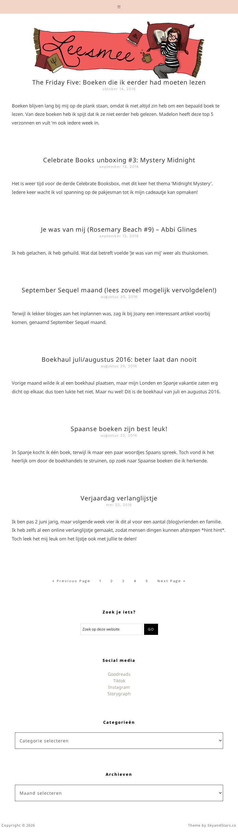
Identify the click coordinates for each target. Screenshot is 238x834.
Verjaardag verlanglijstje (119, 498)
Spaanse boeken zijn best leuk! (119, 429)
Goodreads (119, 674)
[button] (119, 7)
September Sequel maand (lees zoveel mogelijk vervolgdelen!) (119, 290)
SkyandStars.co (222, 825)
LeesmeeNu (119, 48)
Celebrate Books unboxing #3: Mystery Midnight (119, 160)
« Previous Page (71, 581)
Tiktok (119, 680)
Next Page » (171, 581)
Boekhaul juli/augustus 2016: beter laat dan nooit (119, 359)
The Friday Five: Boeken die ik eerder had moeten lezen (119, 82)
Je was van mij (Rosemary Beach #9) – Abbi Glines (119, 229)
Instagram (119, 687)
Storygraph (119, 693)
